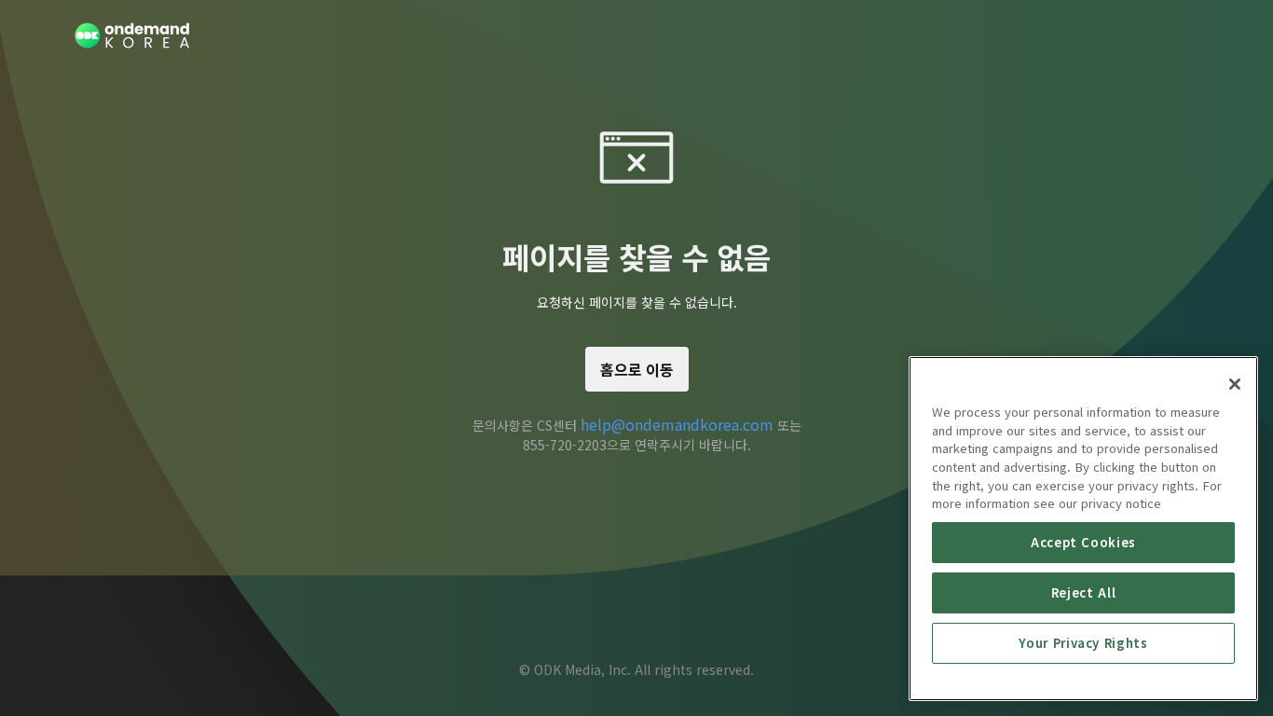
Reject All (1083, 592)
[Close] (1234, 384)
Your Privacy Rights (1083, 643)
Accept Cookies (1083, 542)
